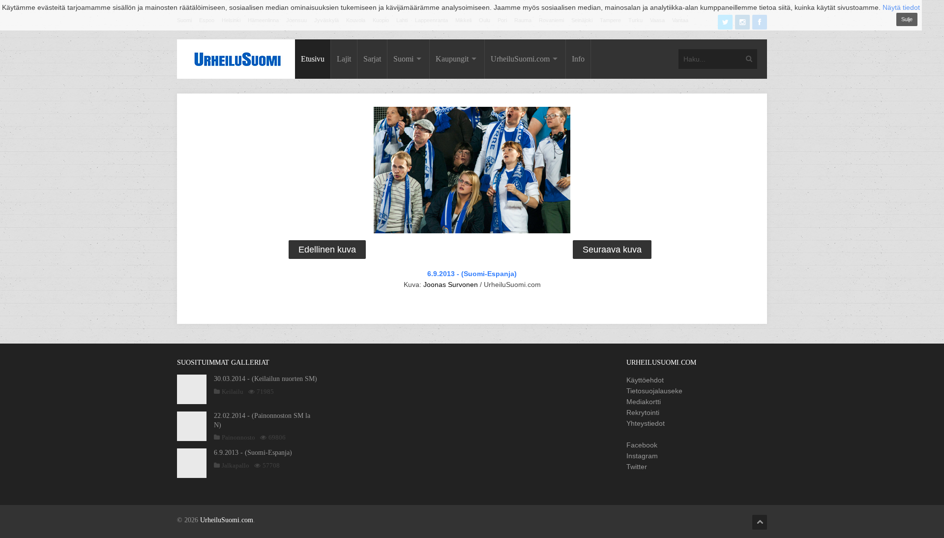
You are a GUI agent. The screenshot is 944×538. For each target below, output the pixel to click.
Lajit (344, 59)
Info (578, 59)
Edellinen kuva (327, 249)
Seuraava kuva (612, 249)
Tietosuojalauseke (654, 391)
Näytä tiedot (901, 7)
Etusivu (312, 59)
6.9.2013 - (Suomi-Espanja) (472, 274)
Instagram (642, 456)
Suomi (403, 59)
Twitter (636, 467)
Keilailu (232, 391)
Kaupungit (452, 59)
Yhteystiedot (645, 423)
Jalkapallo (235, 465)
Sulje (907, 19)
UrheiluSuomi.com (520, 59)
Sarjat (372, 59)
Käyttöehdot (645, 380)
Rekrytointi (642, 412)
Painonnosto (238, 437)
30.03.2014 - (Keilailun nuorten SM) (265, 378)
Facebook (641, 445)
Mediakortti (643, 402)
